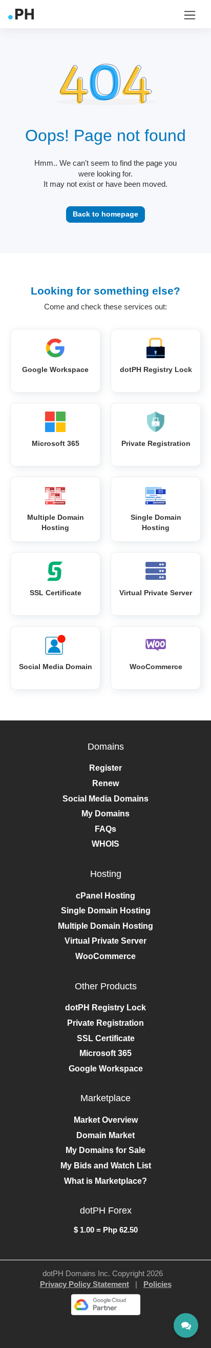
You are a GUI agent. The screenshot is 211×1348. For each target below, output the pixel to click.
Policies (157, 1284)
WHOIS (105, 843)
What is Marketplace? (105, 1181)
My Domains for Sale (105, 1150)
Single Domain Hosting (106, 910)
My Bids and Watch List (105, 1165)
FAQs (105, 829)
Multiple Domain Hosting (105, 926)
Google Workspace (106, 1068)
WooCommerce (105, 956)
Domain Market (105, 1135)
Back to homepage (105, 214)
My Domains (105, 813)
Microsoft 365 (105, 1053)
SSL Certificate (106, 1038)
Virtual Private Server (105, 940)
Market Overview (106, 1120)
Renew (105, 783)
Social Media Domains (105, 798)
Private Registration (105, 1023)
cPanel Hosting (105, 895)
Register (105, 768)
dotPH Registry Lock (105, 1007)
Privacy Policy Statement (84, 1284)
